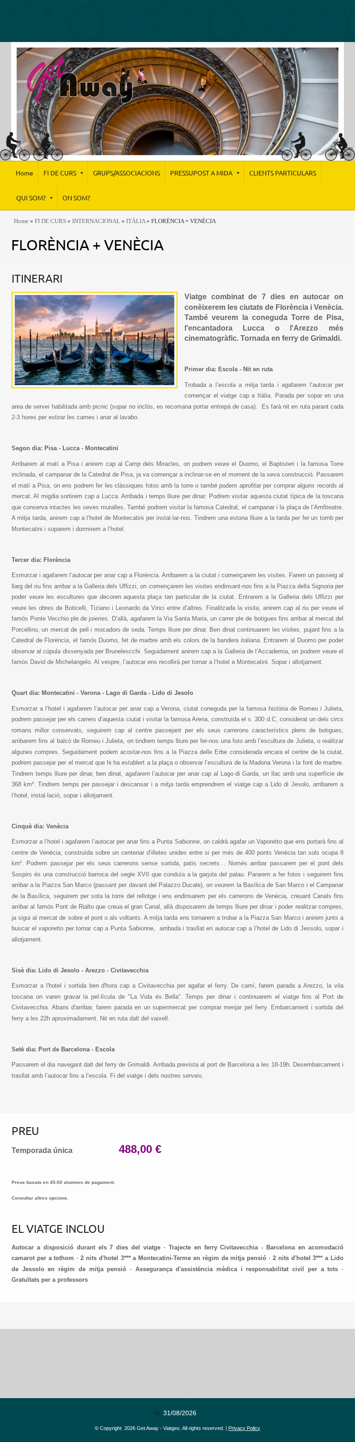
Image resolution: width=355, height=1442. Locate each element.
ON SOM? (76, 198)
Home (24, 173)
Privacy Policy (244, 1428)
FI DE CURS (59, 173)
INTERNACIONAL (96, 220)
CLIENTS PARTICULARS (282, 173)
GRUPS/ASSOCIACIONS (126, 173)
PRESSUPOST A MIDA (201, 173)
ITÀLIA (135, 220)
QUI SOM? (31, 198)
